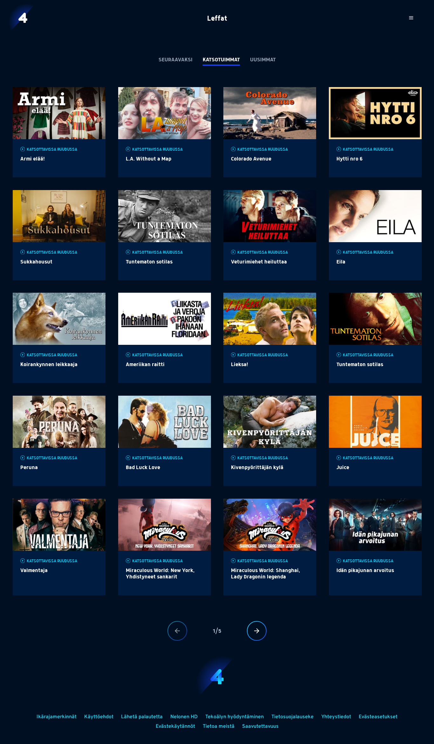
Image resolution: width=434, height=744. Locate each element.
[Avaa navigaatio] (411, 17)
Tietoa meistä (218, 726)
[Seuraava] (257, 631)
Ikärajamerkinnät (57, 717)
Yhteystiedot (336, 717)
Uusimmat (263, 60)
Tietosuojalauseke (292, 717)
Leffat (217, 19)
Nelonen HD (184, 717)
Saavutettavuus (260, 726)
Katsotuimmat (221, 60)
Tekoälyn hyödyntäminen (234, 717)
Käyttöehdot (98, 717)
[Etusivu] (23, 18)
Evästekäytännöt (175, 726)
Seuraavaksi (176, 60)
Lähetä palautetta (142, 717)
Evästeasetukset (378, 717)
